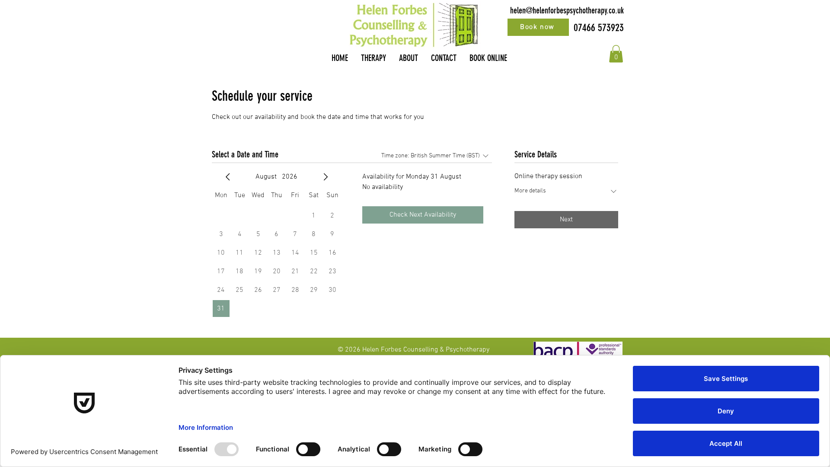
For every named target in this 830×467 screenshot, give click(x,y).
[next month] (325, 177)
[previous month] (228, 177)
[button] (616, 54)
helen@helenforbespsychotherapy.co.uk (567, 10)
